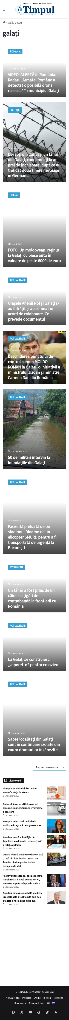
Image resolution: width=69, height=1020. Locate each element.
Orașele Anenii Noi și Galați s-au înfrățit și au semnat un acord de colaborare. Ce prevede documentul (33, 311)
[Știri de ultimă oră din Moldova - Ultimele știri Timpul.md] (34, 9)
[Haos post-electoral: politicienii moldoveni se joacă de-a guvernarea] (56, 826)
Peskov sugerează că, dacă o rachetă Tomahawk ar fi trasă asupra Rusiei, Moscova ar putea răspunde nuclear (22, 879)
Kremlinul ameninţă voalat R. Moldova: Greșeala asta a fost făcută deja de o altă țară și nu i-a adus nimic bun (22, 896)
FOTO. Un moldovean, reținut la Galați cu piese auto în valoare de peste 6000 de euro (34, 255)
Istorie (47, 997)
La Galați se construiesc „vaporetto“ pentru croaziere (33, 662)
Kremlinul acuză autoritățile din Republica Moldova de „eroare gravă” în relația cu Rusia (22, 841)
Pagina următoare (47, 767)
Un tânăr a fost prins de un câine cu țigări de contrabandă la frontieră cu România (32, 598)
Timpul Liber (36, 1003)
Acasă (9, 22)
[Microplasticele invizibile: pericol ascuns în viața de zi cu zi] (56, 793)
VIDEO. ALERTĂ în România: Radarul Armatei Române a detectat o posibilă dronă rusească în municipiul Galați (33, 82)
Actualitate (13, 997)
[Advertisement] (34, 945)
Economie (20, 1003)
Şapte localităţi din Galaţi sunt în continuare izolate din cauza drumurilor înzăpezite (34, 744)
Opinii (37, 997)
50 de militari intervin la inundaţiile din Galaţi (29, 460)
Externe (58, 997)
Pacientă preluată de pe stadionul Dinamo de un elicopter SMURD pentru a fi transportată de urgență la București (32, 537)
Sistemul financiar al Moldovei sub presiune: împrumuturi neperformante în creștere (23, 808)
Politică (26, 997)
